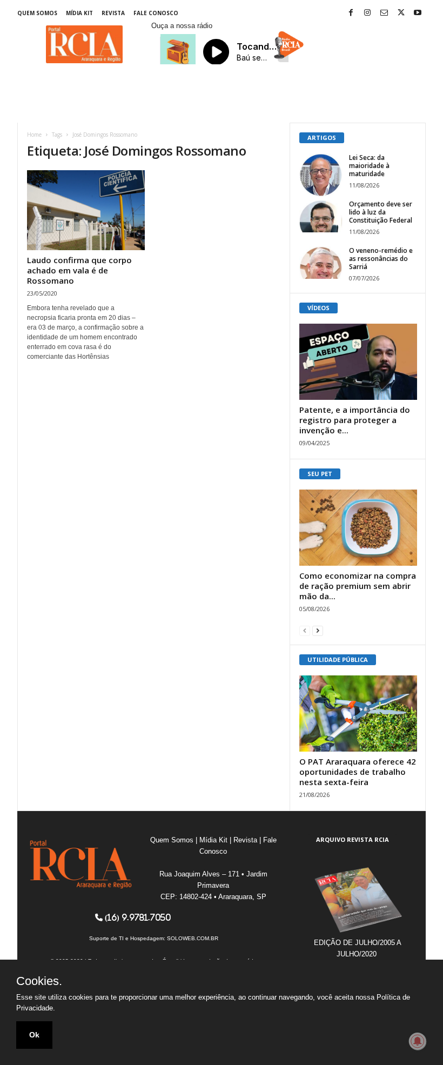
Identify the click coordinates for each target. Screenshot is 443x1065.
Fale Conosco (155, 13)
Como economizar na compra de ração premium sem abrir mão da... (357, 585)
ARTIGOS (321, 137)
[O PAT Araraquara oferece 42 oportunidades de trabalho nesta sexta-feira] (358, 713)
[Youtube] (417, 13)
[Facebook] (350, 13)
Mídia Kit (79, 13)
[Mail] (384, 13)
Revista (113, 13)
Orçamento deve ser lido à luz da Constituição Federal (380, 212)
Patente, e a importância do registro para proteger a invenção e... (354, 420)
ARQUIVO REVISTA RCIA (352, 839)
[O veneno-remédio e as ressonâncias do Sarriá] (321, 262)
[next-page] (317, 630)
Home (34, 134)
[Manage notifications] (417, 1041)
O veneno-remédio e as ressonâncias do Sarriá (381, 258)
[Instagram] (367, 13)
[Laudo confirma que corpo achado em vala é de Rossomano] (86, 210)
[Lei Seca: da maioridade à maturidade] (321, 175)
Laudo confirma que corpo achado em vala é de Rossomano (79, 270)
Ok (34, 1034)
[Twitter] (400, 13)
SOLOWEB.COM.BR (192, 938)
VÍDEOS (318, 308)
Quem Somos (37, 13)
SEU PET (319, 474)
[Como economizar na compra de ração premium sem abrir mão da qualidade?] (358, 528)
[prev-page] (304, 630)
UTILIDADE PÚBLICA (337, 659)
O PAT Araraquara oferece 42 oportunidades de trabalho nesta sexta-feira (357, 771)
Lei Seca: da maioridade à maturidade (369, 165)
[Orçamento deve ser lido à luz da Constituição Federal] (321, 216)
